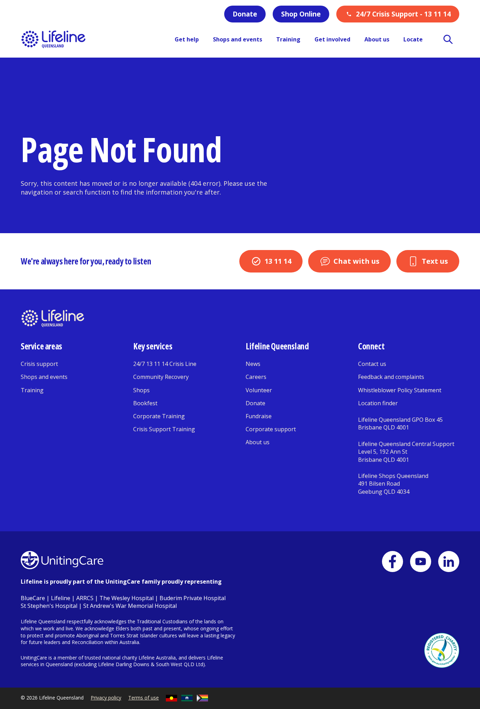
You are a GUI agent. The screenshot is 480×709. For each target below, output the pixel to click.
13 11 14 (278, 261)
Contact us (372, 364)
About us (258, 442)
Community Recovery (161, 377)
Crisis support (39, 364)
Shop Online (301, 14)
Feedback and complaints (391, 377)
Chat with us (356, 261)
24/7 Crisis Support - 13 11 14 (403, 14)
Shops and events (44, 377)
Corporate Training (159, 416)
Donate (245, 14)
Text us (435, 261)
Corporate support (271, 429)
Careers (256, 377)
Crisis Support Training (164, 429)
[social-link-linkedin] (448, 561)
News (253, 364)
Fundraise (259, 416)
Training (32, 390)
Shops (141, 390)
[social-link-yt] (420, 561)
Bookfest (145, 403)
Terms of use (143, 697)
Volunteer (259, 390)
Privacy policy (106, 697)
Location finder (378, 403)
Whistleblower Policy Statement (399, 390)
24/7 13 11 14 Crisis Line (164, 364)
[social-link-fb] (392, 561)
